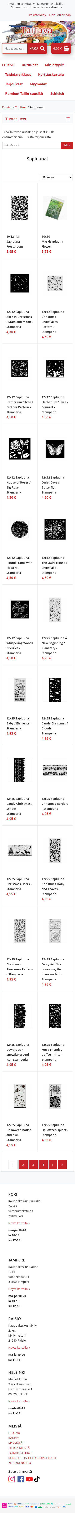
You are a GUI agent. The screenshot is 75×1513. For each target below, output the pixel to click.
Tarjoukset (14, 84)
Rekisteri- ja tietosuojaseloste (32, 1458)
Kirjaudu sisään (60, 15)
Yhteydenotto (19, 1463)
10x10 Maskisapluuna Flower (52, 241)
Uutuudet (30, 65)
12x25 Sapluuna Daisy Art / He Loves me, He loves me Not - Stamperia (53, 969)
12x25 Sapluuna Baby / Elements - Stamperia (18, 723)
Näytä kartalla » (19, 1223)
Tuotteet (21, 107)
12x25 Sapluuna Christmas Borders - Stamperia (55, 804)
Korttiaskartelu (51, 74)
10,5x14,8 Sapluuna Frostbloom (14, 241)
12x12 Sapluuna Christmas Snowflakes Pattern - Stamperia (53, 322)
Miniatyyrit (54, 65)
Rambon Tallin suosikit (24, 93)
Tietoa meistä (19, 1448)
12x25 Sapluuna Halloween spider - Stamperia (55, 1130)
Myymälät (38, 84)
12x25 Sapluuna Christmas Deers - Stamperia (19, 884)
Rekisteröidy (37, 15)
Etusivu (8, 65)
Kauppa (13, 1438)
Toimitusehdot (20, 1453)
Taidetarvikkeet (18, 74)
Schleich (57, 93)
